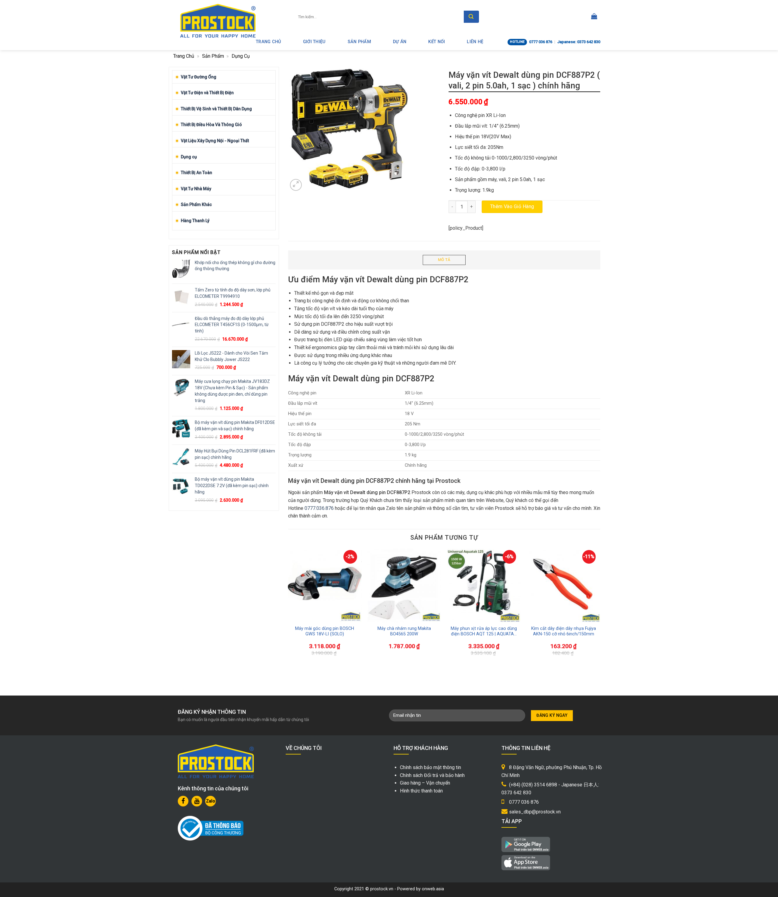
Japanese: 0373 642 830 (578, 42)
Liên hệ (475, 41)
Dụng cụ (241, 56)
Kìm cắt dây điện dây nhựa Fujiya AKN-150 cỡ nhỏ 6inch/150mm (563, 631)
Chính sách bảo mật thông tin (430, 767)
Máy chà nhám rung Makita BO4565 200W (404, 631)
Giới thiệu (314, 41)
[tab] (444, 260)
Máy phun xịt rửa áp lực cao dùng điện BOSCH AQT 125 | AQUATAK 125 (484, 631)
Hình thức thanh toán (421, 791)
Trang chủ (183, 56)
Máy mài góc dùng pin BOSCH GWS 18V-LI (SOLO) (324, 631)
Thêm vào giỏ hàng (512, 206)
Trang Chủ (268, 41)
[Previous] (299, 595)
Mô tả (444, 259)
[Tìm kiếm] (471, 17)
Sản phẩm (359, 41)
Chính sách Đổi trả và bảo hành (432, 775)
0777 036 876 (540, 42)
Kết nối (436, 41)
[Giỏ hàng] (594, 17)
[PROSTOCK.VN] (218, 20)
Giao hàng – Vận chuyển (425, 783)
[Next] (589, 595)
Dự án (399, 41)
